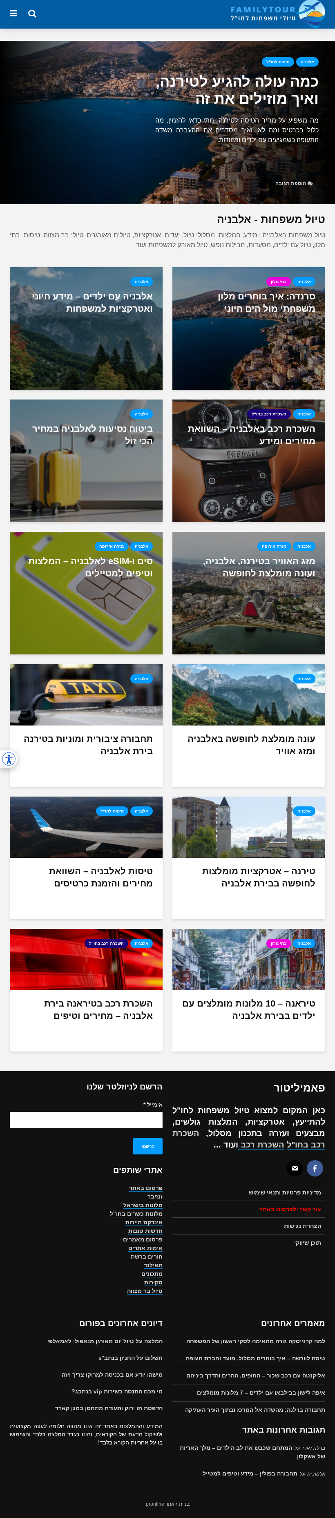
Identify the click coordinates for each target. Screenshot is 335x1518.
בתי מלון (278, 281)
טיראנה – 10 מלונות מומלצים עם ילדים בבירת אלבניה (248, 1009)
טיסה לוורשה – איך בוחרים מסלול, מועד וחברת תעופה (255, 1358)
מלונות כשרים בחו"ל (136, 1213)
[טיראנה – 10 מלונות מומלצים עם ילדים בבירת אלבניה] (248, 958)
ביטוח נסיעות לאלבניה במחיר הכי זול (92, 435)
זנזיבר (155, 1196)
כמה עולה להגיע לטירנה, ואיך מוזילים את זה (237, 90)
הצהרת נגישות (302, 1226)
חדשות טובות (145, 1231)
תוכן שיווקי (307, 1242)
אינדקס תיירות (144, 1222)
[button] (9, 759)
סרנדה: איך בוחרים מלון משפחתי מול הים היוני (266, 302)
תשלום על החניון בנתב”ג (130, 1358)
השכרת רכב (261, 1144)
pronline (155, 1504)
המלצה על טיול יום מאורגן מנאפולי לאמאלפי (105, 1341)
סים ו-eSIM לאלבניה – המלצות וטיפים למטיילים (90, 567)
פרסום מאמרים (143, 1239)
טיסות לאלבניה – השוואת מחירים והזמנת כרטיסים (101, 877)
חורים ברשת (147, 1256)
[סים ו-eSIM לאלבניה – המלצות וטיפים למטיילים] (86, 592)
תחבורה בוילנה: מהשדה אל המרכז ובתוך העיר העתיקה (255, 1409)
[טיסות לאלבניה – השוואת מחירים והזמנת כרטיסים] (86, 826)
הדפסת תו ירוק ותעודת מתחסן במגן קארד (109, 1408)
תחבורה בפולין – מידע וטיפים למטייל (250, 1473)
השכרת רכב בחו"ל (269, 414)
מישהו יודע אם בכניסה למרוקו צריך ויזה (112, 1374)
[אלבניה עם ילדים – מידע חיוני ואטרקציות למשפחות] (86, 327)
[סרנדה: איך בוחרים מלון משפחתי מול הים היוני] (248, 327)
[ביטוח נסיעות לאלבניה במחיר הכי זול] (86, 460)
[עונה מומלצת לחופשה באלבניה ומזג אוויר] (248, 694)
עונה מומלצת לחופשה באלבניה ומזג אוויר (251, 745)
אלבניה (307, 62)
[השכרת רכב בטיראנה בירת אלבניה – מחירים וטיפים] (86, 958)
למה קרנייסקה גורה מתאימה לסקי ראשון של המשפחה (255, 1341)
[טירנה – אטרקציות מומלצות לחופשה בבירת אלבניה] (248, 826)
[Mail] (295, 1168)
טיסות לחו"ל (278, 62)
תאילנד (153, 1265)
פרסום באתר (146, 1188)
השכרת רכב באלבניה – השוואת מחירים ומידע (251, 435)
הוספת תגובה (290, 183)
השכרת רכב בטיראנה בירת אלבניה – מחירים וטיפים (98, 1009)
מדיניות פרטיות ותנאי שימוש (285, 1192)
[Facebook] (315, 1168)
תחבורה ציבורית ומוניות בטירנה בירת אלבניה (88, 745)
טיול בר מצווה (145, 1291)
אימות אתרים (145, 1248)
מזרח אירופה (274, 546)
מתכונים (152, 1273)
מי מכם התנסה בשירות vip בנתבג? (117, 1391)
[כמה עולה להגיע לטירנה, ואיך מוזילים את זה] (167, 122)
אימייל (153, 1104)
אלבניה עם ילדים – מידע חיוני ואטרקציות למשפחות (92, 302)
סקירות (153, 1282)
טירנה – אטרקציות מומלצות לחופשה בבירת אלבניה (258, 877)
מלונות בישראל (143, 1205)
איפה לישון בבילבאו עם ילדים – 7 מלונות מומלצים (261, 1392)
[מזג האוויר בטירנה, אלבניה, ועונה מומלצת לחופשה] (248, 592)
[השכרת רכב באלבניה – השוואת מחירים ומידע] (248, 460)
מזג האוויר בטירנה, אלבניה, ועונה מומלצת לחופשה (259, 567)
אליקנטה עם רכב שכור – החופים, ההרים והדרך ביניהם (255, 1375)
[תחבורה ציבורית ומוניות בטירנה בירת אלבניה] (86, 694)
